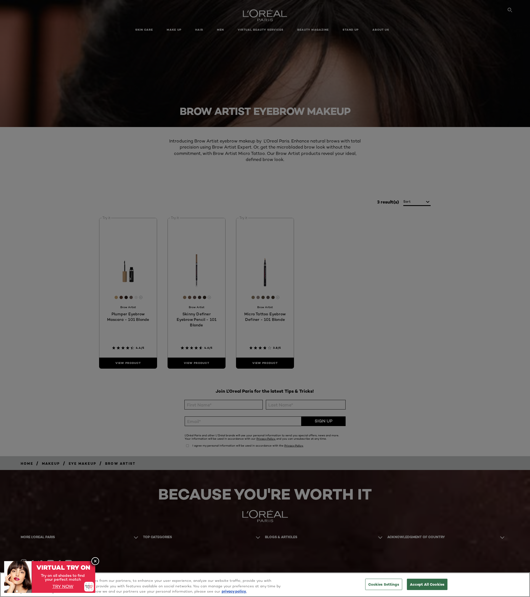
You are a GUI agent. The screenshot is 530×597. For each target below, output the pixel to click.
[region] (265, 584)
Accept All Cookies (427, 584)
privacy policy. (234, 591)
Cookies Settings (383, 584)
